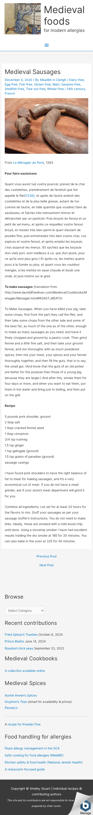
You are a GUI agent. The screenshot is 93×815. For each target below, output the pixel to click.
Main (56, 84)
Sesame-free (70, 84)
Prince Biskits (14, 641)
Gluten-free (42, 84)
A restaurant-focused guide (25, 769)
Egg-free (11, 84)
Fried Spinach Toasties (21, 634)
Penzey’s (11, 708)
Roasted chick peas (19, 648)
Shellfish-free (14, 89)
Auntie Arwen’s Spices (21, 695)
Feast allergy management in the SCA (32, 748)
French (10, 93)
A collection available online (25, 671)
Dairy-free (76, 80)
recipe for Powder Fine (24, 724)
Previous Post (47, 556)
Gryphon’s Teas (16, 702)
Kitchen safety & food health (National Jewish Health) (44, 762)
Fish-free (25, 84)
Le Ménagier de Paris (28, 162)
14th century (76, 89)
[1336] (30, 195)
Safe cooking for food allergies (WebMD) (34, 755)
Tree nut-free (35, 89)
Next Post (47, 565)
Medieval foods (64, 15)
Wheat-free (55, 89)
